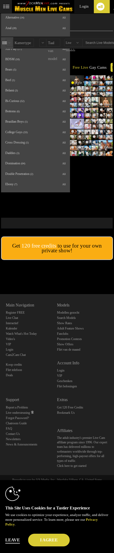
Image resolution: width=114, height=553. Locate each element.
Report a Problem (17, 407)
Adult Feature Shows (70, 328)
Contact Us (13, 434)
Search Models (66, 318)
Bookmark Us (66, 413)
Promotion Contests (69, 339)
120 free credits (38, 246)
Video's (10, 339)
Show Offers (65, 344)
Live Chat (12, 318)
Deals (9, 375)
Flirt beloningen (67, 386)
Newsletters (13, 439)
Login (84, 6)
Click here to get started (71, 466)
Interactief (12, 323)
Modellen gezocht (68, 312)
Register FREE (15, 312)
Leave (12, 540)
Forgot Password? (17, 418)
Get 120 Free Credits (70, 407)
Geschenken (64, 381)
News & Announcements (21, 444)
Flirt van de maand (68, 349)
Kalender (11, 328)
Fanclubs (62, 334)
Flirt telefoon (14, 370)
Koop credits (14, 364)
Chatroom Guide (16, 423)
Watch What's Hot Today (21, 334)
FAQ (9, 428)
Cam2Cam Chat (16, 355)
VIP (8, 344)
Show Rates (64, 323)
